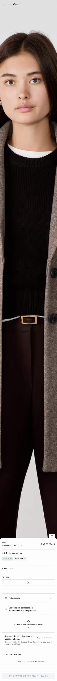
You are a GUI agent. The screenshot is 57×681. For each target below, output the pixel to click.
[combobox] (28, 582)
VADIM (4, 542)
